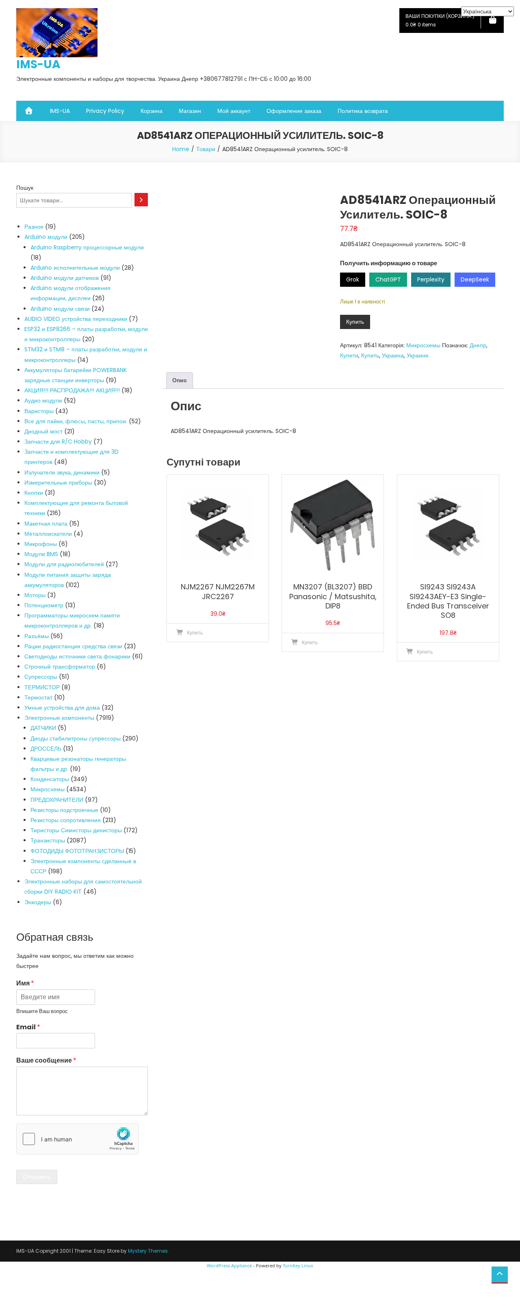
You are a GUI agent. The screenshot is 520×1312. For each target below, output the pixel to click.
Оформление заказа (293, 111)
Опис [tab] (179, 380)
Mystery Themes (148, 1250)
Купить (355, 322)
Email (28, 1027)
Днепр (478, 345)
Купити (349, 355)
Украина (393, 355)
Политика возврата (363, 111)
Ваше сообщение (46, 1061)
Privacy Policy (105, 111)
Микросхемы (423, 345)
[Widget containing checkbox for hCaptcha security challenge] (77, 1139)
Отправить (37, 1177)
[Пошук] (141, 199)
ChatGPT (388, 279)
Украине (418, 355)
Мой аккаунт (233, 111)
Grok (352, 279)
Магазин (190, 111)
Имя (25, 983)
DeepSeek (475, 279)
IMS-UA (38, 64)
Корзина (151, 111)
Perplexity (430, 279)
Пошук (24, 188)
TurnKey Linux (298, 1265)
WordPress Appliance (229, 1265)
